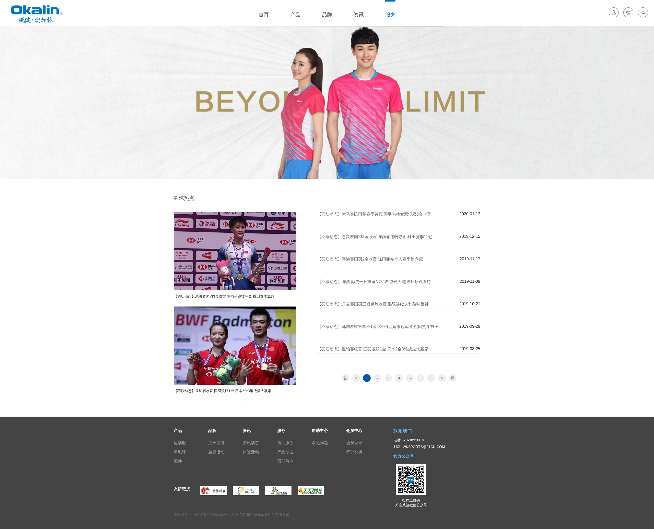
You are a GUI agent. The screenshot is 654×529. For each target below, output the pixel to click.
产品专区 (285, 452)
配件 (178, 461)
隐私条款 (181, 515)
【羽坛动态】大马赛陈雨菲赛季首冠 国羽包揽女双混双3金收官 (374, 214)
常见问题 (320, 443)
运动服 (180, 443)
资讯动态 (251, 443)
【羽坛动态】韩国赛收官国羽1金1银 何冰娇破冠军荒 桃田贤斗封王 (377, 326)
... (431, 378)
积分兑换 (354, 452)
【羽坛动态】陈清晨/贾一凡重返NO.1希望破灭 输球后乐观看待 (374, 281)
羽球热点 (285, 461)
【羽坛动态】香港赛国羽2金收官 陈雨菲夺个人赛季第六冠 (370, 259)
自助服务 (285, 443)
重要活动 (216, 452)
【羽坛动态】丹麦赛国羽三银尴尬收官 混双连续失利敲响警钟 (373, 304)
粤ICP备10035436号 (210, 515)
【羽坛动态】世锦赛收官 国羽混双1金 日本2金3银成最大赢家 (372, 349)
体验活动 (251, 452)
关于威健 (216, 443)
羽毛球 (180, 452)
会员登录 (354, 443)
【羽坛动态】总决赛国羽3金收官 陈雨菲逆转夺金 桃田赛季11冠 (374, 236)
